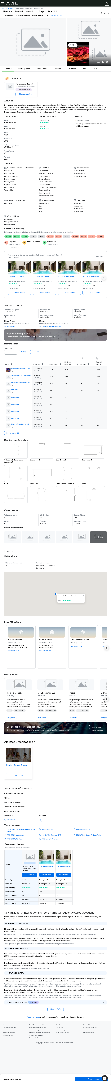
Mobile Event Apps (35, 1030)
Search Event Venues (9, 1027)
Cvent (3, 8)
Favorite (106, 13)
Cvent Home (60, 1025)
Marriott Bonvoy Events (16, 765)
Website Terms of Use (89, 1030)
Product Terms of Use (89, 1027)
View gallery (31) (102, 62)
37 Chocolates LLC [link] (46, 693)
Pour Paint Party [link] (14, 693)
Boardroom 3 (15, 412)
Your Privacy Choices (62, 1032)
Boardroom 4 (15, 419)
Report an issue (33, 1017)
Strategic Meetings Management (39, 1032)
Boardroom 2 (15, 405)
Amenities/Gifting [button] (19, 710)
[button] (33, 42)
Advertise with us (88, 1032)
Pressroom (15, 389)
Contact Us (59, 1027)
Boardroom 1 (15, 398)
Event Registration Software (38, 1027)
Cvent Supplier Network (10, 1025)
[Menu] (2, 3)
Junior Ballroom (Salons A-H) (21, 375)
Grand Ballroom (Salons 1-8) (21, 368)
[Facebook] (40, 820)
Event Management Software (38, 1025)
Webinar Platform (34, 1038)
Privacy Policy (87, 1025)
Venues (10, 8)
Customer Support (62, 1030)
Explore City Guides (9, 1032)
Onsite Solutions (8, 1035)
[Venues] (107, 3)
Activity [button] (9, 710)
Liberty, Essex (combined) (20, 424)
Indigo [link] (72, 693)
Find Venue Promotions (10, 1030)
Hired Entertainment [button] (82, 710)
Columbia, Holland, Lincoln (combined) (21, 382)
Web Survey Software (36, 1035)
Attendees (8, 349)
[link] (19, 684)
